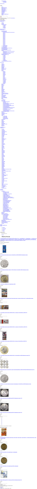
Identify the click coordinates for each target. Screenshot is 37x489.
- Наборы (6, 239)
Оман (2, 94)
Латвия (4, 76)
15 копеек (4, 26)
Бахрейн (3, 65)
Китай (2, 86)
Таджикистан (3, 119)
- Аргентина (3, 130)
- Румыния (3, 174)
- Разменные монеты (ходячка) (18, 239)
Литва (4, 77)
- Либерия (3, 159)
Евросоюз (3, 70)
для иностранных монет (6, 202)
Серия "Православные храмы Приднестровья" (9, 107)
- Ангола (3, 129)
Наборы (3, 50)
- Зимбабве (3, 146)
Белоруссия (3, 66)
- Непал (3, 167)
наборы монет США (5, 118)
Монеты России (4, 9)
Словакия (4, 80)
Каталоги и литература (4, 213)
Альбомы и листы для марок (6, 196)
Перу (2, 98)
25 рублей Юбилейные (4, 48)
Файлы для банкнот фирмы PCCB (7, 219)
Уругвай (3, 122)
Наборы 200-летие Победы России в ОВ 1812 (8, 51)
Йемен (2, 84)
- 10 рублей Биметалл (28, 238)
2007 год (4, 37)
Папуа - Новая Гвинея (4, 97)
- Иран (2, 149)
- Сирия (3, 177)
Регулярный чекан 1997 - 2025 (7, 207)
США (2, 115)
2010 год (4, 39)
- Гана (2, 142)
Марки (2, 14)
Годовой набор (5, 60)
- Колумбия (3, 155)
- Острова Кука (3, 172)
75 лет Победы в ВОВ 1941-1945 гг (7, 193)
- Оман (2, 171)
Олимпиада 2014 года (6, 206)
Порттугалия (3, 100)
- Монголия (3, 166)
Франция (4, 82)
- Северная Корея (4, 175)
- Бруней (3, 136)
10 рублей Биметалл (4, 31)
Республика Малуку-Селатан (5, 111)
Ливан (2, 88)
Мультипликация (5, 205)
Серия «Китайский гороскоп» (7, 109)
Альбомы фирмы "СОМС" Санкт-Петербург (8, 197)
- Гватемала (3, 143)
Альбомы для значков (5, 195)
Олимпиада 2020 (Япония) (5, 93)
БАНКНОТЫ (3, 11)
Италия (4, 75)
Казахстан (3, 85)
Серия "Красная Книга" (6, 106)
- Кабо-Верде (3, 150)
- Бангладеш (3, 132)
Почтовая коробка (4, 220)
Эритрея (3, 124)
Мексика (3, 90)
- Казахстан (3, 151)
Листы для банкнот (5, 215)
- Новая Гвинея (3, 170)
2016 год (4, 43)
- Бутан (3, 137)
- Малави (3, 162)
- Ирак (2, 148)
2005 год (4, 36)
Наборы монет (3, 91)
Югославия (3, 125)
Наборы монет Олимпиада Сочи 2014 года (8, 52)
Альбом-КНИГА (5, 194)
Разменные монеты (4, 24)
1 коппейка (4, 25)
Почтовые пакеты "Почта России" (6, 221)
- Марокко (3, 164)
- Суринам (3, 179)
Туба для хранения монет (5, 222)
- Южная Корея (3, 185)
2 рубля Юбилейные (4, 47)
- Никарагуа (3, 169)
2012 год (4, 40)
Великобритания (4, 69)
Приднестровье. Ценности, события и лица (8, 103)
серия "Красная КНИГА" (6, 210)
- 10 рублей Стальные (34, 238)
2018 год (4, 44)
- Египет (3, 144)
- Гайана (3, 141)
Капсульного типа (5, 204)
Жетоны (3, 13)
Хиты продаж (4, 228)
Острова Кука (3, 96)
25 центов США (5, 116)
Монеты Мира (2, 62)
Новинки (3, 227)
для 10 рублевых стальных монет (7, 200)
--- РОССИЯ (3, 186)
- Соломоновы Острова (4, 178)
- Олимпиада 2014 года (11, 239)
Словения (4, 81)
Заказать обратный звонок (3, 18)
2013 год (4, 41)
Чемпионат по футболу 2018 (6, 211)
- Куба (2, 157)
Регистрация (4, 2)
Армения (3, 64)
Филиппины (3, 123)
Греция (4, 73)
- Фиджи (3, 182)
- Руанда (3, 173)
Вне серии (4, 102)
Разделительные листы (6, 218)
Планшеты (1, 189)
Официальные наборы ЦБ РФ (7, 53)
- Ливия (3, 160)
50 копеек (4, 59)
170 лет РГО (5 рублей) (6, 192)
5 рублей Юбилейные (4, 49)
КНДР (2, 87)
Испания (4, 74)
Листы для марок (5, 216)
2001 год (4, 33)
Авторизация (4, 1)
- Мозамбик (3, 165)
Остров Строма (4, 95)
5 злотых (4, 99)
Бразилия (3, 67)
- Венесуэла (3, 139)
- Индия (3, 147)
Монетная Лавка (2, 3)
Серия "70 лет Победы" (6, 104)
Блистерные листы (5, 198)
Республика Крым (5, 208)
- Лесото (3, 158)
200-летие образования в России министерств (8, 32)
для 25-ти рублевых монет (6, 201)
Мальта (4, 78)
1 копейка (4, 55)
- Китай (3, 154)
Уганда (2, 120)
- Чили (2, 183)
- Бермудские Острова (4, 134)
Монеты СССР (2, 21)
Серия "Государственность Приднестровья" (8, 105)
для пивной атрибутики (6, 214)
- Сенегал (3, 176)
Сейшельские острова (4, 113)
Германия (4, 72)
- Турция (3, 181)
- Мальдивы (3, 163)
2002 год (4, 34)
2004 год (4, 35)
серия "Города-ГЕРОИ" (6, 209)
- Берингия (3, 133)
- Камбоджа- (3, 152)
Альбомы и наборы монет (6, 101)
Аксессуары (3, 12)
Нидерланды (4, 79)
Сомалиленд (3, 114)
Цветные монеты (5, 45)
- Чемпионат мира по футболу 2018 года (27, 239)
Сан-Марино (3, 112)
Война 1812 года (5, 199)
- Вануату (3, 138)
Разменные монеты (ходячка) (5, 54)
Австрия (4, 71)
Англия (3, 63)
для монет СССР (5, 203)
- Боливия (3, 135)
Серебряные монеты (4, 10)
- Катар (3, 153)
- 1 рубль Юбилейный (22, 238)
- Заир (2, 145)
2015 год (4, 42)
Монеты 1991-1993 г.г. (12, 238)
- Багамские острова (4, 131)
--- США (3, 187)
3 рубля (3, 23)
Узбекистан (3, 121)
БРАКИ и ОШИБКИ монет (3, 225)
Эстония (4, 83)
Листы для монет (5, 217)
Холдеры (3, 223)
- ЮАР (2, 184)
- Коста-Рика (3, 156)
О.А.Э (2, 92)
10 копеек (4, 56)
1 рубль (3, 22)
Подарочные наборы (4, 7)
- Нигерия (3, 168)
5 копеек (4, 58)
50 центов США (5, 117)
